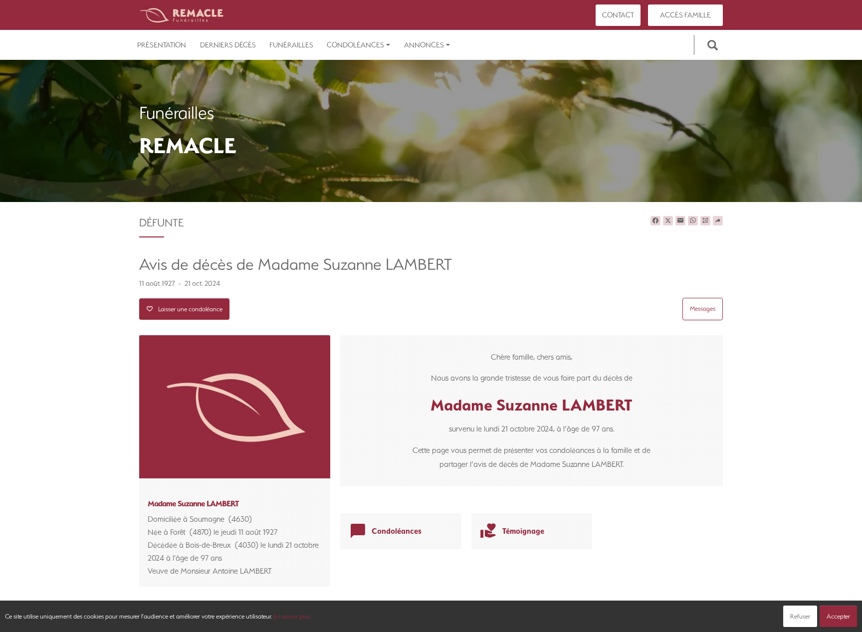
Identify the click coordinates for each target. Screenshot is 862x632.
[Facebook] (655, 221)
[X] (668, 221)
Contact (618, 15)
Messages (702, 308)
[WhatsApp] (693, 221)
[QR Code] (705, 221)
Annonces (424, 45)
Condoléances (355, 45)
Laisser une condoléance (187, 309)
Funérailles (291, 45)
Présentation (161, 45)
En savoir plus (291, 616)
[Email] (680, 221)
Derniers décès (228, 45)
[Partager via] (718, 221)
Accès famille (685, 15)
